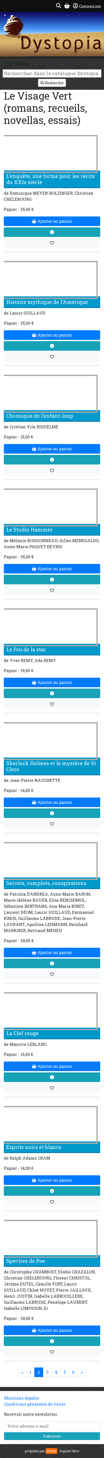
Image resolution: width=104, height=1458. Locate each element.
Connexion (90, 6)
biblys (51, 1451)
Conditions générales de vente (34, 1404)
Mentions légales (21, 1398)
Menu (21, 63)
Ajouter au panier (54, 221)
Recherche (54, 82)
